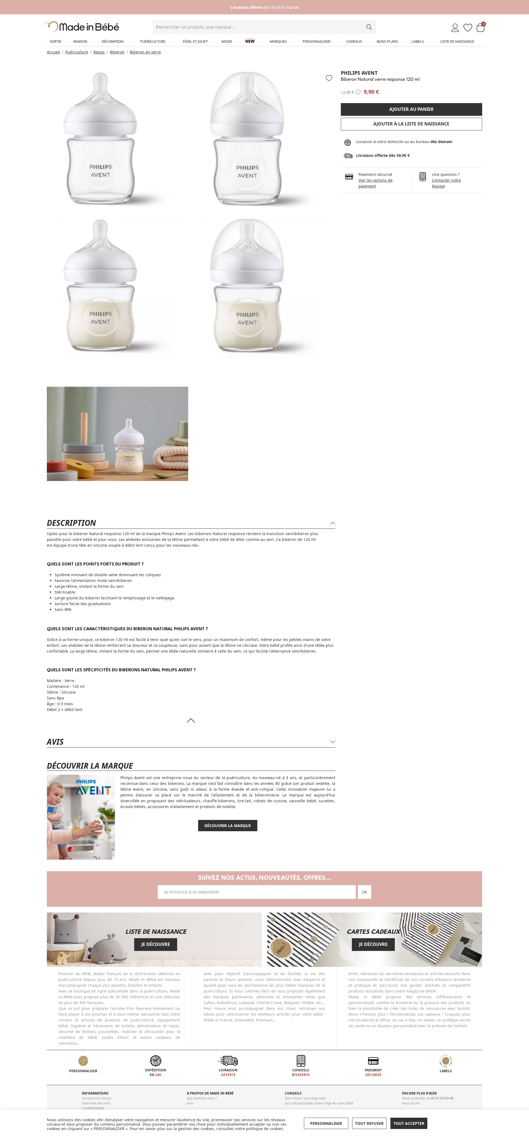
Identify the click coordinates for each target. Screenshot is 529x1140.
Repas (99, 52)
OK (364, 892)
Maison (80, 41)
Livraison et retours (97, 1098)
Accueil (53, 52)
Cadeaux (354, 41)
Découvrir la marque (227, 825)
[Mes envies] (467, 28)
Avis (190, 1103)
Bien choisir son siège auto (305, 1098)
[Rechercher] (369, 27)
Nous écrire (411, 1103)
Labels (418, 41)
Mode (227, 41)
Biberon (117, 52)
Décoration (113, 41)
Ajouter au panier (411, 109)
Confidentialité (93, 1108)
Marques (278, 41)
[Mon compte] (455, 28)
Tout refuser (369, 1123)
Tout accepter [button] (408, 1123)
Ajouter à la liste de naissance (411, 124)
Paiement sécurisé (96, 1103)
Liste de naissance (457, 41)
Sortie (55, 41)
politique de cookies (264, 1128)
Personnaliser (316, 41)
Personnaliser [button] (326, 1123)
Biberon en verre (145, 52)
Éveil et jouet (195, 41)
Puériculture (152, 41)
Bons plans (387, 41)
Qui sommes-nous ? (202, 1098)
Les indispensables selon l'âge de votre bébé (319, 1103)
